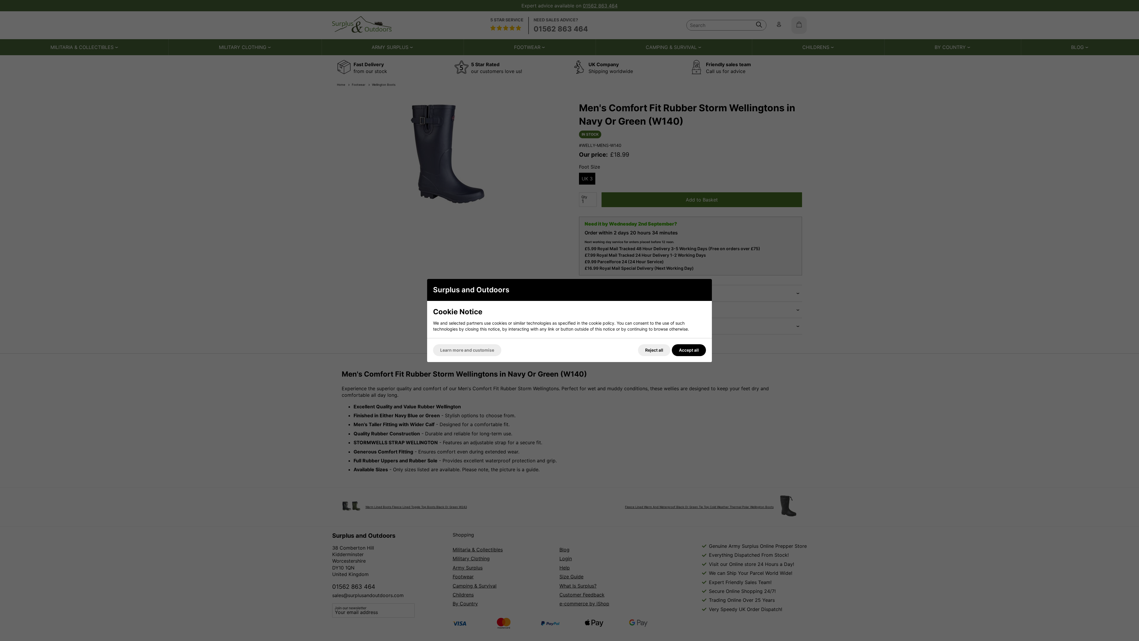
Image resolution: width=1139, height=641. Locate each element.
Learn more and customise (467, 350)
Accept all (689, 350)
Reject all (654, 350)
